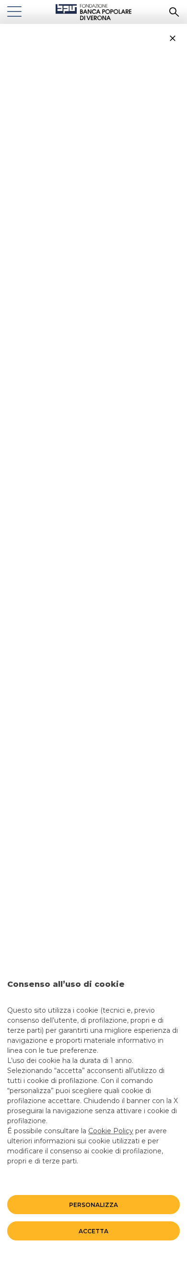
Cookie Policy (110, 1131)
